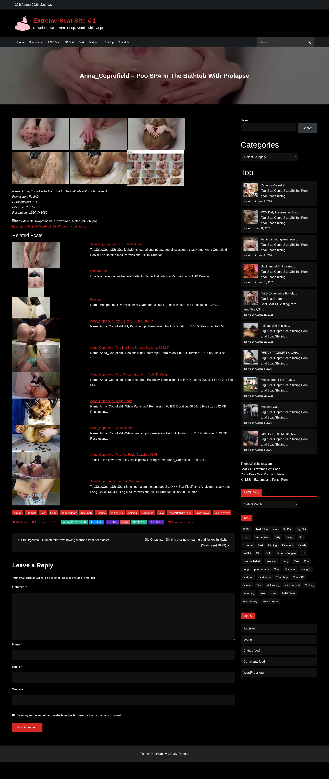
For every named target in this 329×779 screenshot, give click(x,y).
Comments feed (254, 661)
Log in (248, 639)
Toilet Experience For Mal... (279, 293)
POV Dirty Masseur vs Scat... (280, 212)
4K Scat (69, 42)
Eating (289, 537)
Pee (43, 512)
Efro (301, 537)
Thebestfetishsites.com (256, 463)
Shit (259, 585)
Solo (161, 512)
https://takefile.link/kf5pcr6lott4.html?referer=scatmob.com (50, 226)
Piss (306, 561)
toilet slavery (222, 512)
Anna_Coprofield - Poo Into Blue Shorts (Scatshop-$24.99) (129, 347)
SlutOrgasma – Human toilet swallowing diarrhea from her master (65, 540)
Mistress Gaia (270, 406)
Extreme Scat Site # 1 (64, 20)
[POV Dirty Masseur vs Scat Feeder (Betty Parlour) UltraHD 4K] (251, 217)
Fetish (302, 545)
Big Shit (31, 512)
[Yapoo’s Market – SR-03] (251, 190)
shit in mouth (292, 585)
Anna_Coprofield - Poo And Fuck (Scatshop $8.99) (124, 454)
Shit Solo (156, 522)
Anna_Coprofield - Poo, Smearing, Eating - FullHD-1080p (129, 374)
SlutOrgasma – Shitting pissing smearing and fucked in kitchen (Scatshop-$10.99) (187, 542)
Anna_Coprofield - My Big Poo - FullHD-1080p (121, 321)
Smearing (147, 512)
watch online (270, 601)
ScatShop (282, 577)
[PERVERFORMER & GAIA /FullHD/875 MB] (251, 357)
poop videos (68, 512)
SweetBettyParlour (180, 512)
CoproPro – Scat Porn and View (262, 474)
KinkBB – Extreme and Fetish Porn (264, 479)
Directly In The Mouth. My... (279, 433)
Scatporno (265, 577)
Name (17, 644)
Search (245, 120)
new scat (271, 561)
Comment (19, 587)
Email (17, 666)
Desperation (262, 537)
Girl (258, 553)
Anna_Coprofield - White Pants (111, 401)
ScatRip (109, 42)
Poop (53, 512)
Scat (81, 42)
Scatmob (86, 512)
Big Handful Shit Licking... (278, 266)
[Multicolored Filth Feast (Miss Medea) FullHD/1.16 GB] (251, 384)
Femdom (287, 545)
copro (246, 537)
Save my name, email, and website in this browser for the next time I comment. (69, 715)
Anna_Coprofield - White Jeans (111, 428)
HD (303, 553)
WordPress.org (254, 672)
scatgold (306, 569)
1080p (18, 512)
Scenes (101, 512)
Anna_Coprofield (74, 522)
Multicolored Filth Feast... (278, 379)
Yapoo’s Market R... (274, 185)
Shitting (132, 512)
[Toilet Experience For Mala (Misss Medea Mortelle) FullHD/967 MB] (251, 298)
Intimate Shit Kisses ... (276, 325)
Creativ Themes (178, 753)
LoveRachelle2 (251, 561)
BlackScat (22, 522)
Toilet (273, 593)
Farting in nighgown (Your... (279, 239)
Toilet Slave (203, 512)
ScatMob (123, 42)
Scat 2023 (139, 522)
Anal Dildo (262, 529)
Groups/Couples (286, 553)
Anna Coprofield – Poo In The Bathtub (116, 244)
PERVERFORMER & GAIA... (280, 352)
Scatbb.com (36, 42)
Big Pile (287, 529)
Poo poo (96, 299)
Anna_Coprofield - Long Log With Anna (116, 481)
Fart (260, 545)
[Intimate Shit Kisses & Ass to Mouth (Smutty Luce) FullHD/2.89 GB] (251, 330)
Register (249, 628)
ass (275, 529)
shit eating (117, 512)
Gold (268, 553)
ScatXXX (298, 577)
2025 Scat (54, 42)
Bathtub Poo (98, 271)
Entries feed (252, 650)
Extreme (96, 522)
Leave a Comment (183, 522)
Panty (285, 561)
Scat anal (290, 569)
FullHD (112, 522)
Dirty (277, 537)
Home (21, 42)
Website (17, 689)
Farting (272, 545)
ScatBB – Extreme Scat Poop (260, 469)
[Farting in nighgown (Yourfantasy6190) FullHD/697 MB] (251, 244)
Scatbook (94, 42)
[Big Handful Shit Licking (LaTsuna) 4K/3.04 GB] (251, 271)
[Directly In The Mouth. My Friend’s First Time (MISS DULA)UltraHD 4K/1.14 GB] (251, 438)
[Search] (309, 42)
